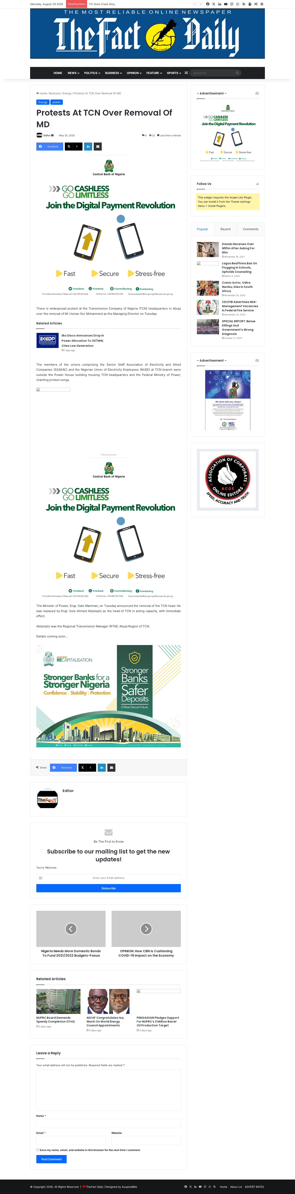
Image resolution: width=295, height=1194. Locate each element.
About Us (236, 1186)
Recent (226, 229)
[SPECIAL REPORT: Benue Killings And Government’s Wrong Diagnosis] (208, 326)
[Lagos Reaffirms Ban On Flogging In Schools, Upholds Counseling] (208, 268)
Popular (202, 229)
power (57, 102)
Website (116, 1133)
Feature (152, 73)
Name (41, 1115)
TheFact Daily (94, 1186)
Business (112, 73)
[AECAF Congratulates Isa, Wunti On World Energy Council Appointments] (108, 1001)
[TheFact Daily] (147, 33)
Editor (47, 135)
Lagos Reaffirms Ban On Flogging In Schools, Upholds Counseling (239, 267)
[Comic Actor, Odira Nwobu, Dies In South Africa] (208, 288)
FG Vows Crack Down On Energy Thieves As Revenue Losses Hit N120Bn (135, 4)
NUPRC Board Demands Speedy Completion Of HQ (55, 1020)
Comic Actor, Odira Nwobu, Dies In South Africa (237, 287)
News (72, 73)
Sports (172, 73)
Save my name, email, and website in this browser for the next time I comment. (90, 1150)
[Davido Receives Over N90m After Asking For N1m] (208, 249)
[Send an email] (52, 135)
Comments (250, 229)
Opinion (133, 73)
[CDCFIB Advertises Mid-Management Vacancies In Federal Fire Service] (208, 307)
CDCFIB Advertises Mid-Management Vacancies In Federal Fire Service (240, 306)
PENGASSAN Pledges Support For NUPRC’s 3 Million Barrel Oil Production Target (158, 1021)
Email (41, 1133)
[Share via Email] (98, 147)
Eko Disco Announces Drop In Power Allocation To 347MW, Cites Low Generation (83, 340)
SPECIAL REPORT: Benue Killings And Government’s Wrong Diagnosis (238, 327)
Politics (90, 73)
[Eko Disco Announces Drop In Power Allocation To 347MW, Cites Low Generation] (48, 340)
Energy (67, 93)
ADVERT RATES (254, 1186)
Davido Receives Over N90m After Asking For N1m (238, 248)
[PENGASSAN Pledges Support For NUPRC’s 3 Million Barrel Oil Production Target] (159, 1001)
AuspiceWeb (129, 1186)
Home (58, 73)
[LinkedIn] (88, 147)
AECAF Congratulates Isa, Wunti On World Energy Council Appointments (105, 1021)
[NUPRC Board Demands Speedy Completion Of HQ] (58, 1001)
